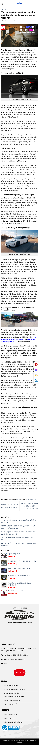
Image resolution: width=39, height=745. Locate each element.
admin (17, 21)
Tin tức (3, 9)
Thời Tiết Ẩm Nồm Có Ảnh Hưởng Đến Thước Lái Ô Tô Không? (18, 539)
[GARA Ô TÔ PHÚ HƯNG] (19, 3)
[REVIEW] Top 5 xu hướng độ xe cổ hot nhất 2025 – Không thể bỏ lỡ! (29, 506)
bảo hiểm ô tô (20, 339)
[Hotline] (36, 364)
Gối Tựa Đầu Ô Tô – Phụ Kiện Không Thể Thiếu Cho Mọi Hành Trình (19, 544)
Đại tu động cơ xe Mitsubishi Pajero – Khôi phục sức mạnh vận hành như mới (18, 533)
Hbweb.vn (19, 742)
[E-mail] (36, 375)
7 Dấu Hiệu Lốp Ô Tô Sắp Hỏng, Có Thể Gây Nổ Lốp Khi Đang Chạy (19, 521)
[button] (2, 4)
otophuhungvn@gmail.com (16, 659)
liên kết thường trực (31, 499)
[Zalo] (36, 380)
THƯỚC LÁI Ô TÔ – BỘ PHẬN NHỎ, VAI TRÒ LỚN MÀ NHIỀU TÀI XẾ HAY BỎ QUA (18, 527)
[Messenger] (36, 370)
